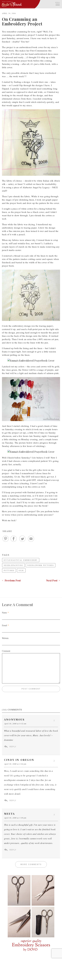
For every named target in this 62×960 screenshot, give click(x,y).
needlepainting (13, 565)
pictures (9, 570)
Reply (12, 747)
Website (5, 638)
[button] (57, 3)
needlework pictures (40, 565)
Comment (6, 650)
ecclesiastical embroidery (21, 560)
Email (4, 625)
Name (4, 612)
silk (21, 570)
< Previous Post (11, 580)
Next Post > (53, 580)
